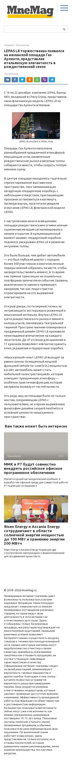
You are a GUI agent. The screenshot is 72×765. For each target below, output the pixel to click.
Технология (11, 73)
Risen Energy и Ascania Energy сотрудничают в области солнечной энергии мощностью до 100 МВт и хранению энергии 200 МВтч (34, 534)
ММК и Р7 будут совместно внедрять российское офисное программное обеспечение (33, 468)
